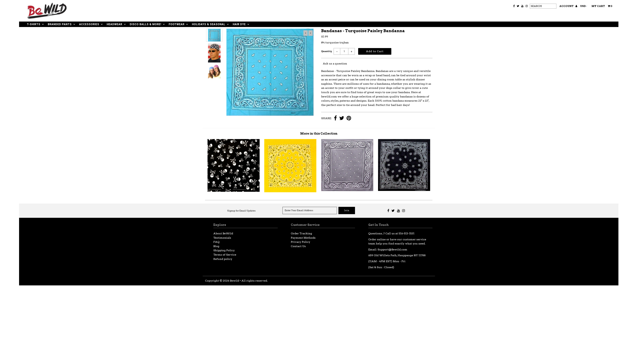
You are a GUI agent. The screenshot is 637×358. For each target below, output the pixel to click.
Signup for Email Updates (241, 210)
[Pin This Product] (349, 118)
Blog (216, 246)
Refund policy (222, 259)
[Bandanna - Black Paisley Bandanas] (404, 190)
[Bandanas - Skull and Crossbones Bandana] (234, 190)
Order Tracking (301, 233)
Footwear (176, 24)
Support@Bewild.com (392, 249)
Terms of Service (224, 254)
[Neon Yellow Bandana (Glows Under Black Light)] (290, 191)
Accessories (89, 24)
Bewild (234, 280)
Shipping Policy (224, 250)
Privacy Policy (300, 241)
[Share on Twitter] (341, 118)
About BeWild (223, 233)
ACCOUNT (566, 6)
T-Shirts (33, 24)
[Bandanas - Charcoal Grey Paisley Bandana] (347, 190)
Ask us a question (335, 63)
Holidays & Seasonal (208, 24)
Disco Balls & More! (145, 24)
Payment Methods (303, 237)
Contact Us (298, 246)
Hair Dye (239, 24)
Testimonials (222, 237)
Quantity (326, 51)
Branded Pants (60, 24)
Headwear (114, 24)
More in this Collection (318, 133)
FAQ (216, 241)
